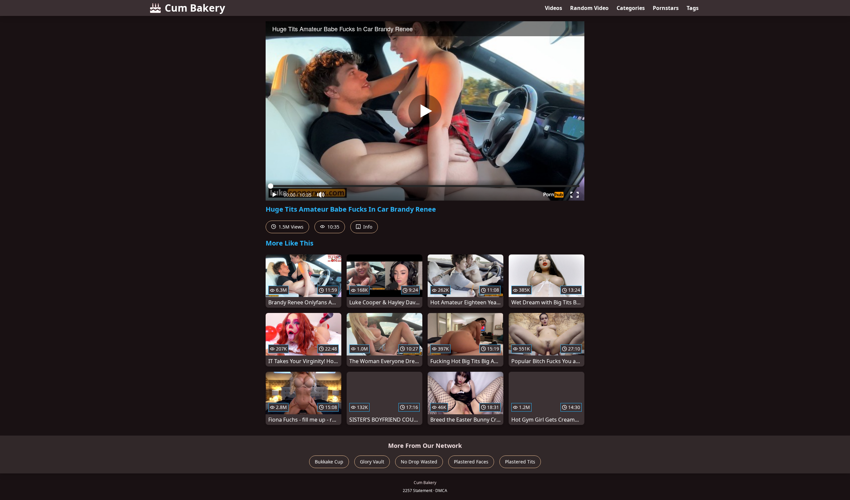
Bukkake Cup (329, 461)
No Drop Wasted (419, 461)
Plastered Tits (520, 461)
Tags (693, 8)
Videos (553, 8)
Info (367, 227)
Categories (631, 8)
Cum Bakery (195, 8)
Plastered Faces (471, 461)
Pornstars (666, 8)
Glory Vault (372, 461)
